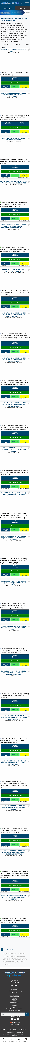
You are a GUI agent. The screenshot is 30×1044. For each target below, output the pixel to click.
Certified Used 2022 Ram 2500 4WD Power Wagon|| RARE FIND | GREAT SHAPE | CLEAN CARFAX (14, 852)
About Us (14, 1005)
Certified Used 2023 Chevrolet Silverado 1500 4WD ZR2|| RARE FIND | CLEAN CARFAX (13, 449)
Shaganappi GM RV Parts (14, 1010)
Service (14, 992)
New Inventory (14, 987)
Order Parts (14, 998)
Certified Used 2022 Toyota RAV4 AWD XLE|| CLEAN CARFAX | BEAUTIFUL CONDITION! (13, 897)
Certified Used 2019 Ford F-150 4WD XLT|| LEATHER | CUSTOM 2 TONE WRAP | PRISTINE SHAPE (13, 717)
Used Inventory (14, 989)
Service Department (14, 995)
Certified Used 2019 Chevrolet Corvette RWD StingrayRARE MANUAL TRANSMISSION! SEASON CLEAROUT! (13, 226)
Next (11, 949)
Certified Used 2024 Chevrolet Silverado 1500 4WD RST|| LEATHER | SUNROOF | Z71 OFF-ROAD (13, 628)
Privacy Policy (23, 1029)
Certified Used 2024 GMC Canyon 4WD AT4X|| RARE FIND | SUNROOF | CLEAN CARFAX (13, 583)
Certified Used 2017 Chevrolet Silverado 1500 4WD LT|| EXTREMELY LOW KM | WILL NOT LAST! (13, 762)
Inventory (14, 985)
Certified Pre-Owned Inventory (14, 991)
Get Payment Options (15, 83)
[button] (21, 3)
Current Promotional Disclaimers (14, 1008)
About (14, 1000)
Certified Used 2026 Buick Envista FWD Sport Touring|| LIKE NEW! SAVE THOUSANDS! (13, 95)
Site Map (7, 1031)
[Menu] (27, 3)
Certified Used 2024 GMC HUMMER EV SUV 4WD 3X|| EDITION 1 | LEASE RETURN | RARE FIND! (13, 672)
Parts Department (14, 996)
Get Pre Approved (24, 87)
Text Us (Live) (15, 86)
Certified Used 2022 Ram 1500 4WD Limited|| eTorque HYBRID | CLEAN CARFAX (13, 807)
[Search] (27, 1014)
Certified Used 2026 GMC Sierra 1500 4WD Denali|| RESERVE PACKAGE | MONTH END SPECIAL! (13, 314)
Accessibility (13, 1029)
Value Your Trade (5, 87)
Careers (14, 1007)
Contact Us (14, 1004)
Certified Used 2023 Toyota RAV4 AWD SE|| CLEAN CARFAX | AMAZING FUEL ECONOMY (13, 538)
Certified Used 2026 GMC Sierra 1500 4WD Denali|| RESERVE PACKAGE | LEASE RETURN (13, 359)
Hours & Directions (14, 1002)
